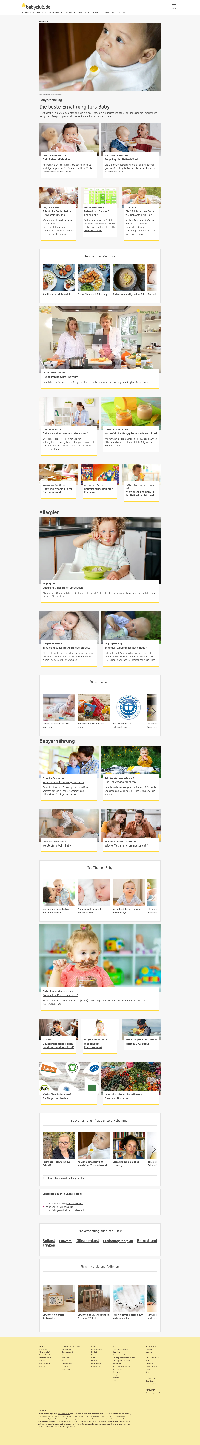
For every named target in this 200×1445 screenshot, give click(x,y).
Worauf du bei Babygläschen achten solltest (131, 433)
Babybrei (65, 1241)
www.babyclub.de (64, 1414)
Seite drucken (150, 1381)
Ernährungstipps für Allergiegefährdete (66, 648)
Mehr (57, 449)
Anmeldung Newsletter (153, 1393)
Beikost (49, 1241)
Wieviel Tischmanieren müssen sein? (127, 845)
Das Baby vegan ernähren (120, 782)
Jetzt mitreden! (75, 1203)
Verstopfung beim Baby (57, 845)
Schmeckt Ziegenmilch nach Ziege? (126, 648)
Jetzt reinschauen (93, 230)
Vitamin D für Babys (137, 1044)
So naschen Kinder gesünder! (60, 995)
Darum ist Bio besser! (118, 1098)
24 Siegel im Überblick (56, 1098)
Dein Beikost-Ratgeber (56, 159)
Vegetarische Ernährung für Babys (63, 782)
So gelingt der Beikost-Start (121, 159)
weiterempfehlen (151, 1384)
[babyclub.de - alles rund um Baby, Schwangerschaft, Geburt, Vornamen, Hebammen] (36, 8)
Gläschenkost (87, 1241)
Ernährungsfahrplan (118, 1241)
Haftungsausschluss (69, 1427)
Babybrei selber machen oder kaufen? (66, 433)
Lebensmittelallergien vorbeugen (63, 587)
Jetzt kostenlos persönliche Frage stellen (63, 1178)
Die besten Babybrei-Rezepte (60, 377)
